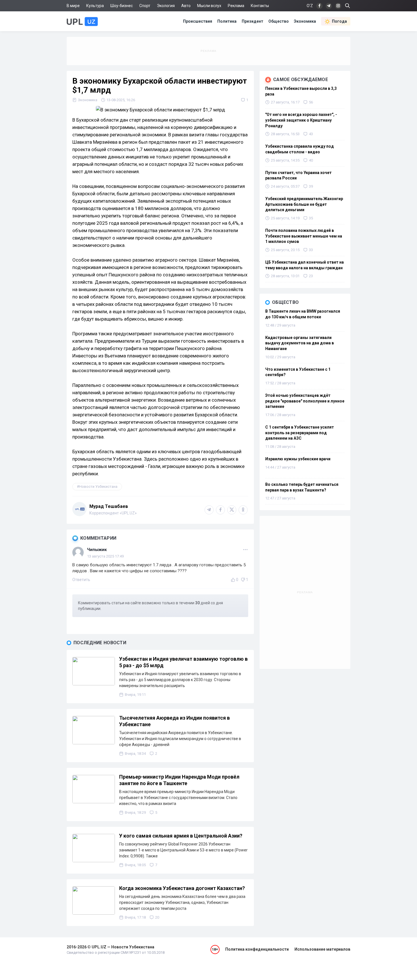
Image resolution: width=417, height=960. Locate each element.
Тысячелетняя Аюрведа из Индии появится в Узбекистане (174, 721)
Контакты (260, 5)
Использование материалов (322, 949)
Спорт (144, 5)
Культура (95, 5)
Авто (186, 5)
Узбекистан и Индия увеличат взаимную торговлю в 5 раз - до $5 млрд (183, 662)
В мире (73, 5)
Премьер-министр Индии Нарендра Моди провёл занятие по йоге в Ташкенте (179, 780)
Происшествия (197, 21)
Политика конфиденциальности (257, 949)
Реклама (236, 5)
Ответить (81, 579)
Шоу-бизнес (121, 5)
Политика (227, 21)
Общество (278, 21)
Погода (339, 21)
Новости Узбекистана (98, 486)
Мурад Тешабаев (108, 506)
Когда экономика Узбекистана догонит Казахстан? (182, 888)
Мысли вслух (209, 5)
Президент (252, 21)
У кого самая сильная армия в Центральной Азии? (180, 836)
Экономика (305, 21)
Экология (166, 5)
